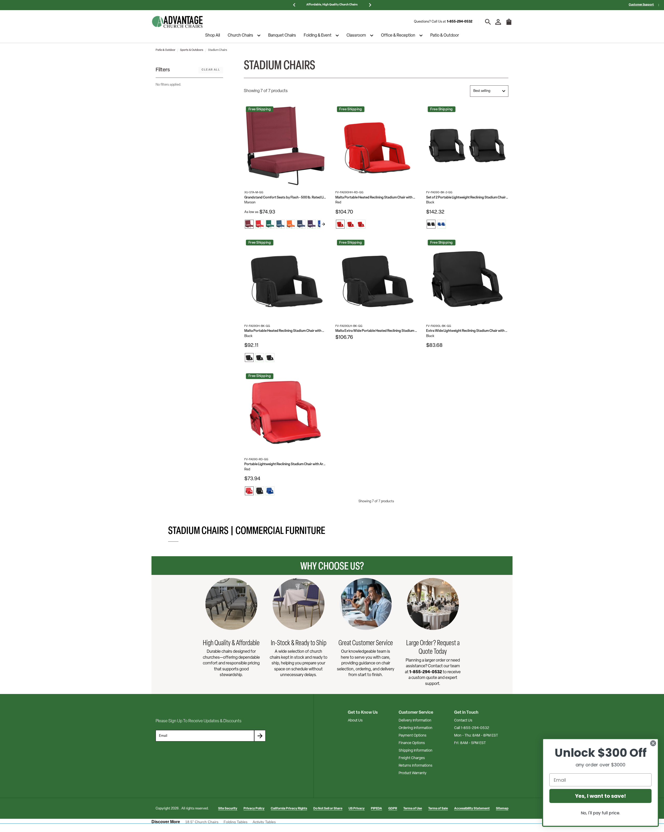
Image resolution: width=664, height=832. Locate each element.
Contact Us (463, 721)
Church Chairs (240, 35)
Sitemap (502, 808)
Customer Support (641, 4)
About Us (355, 721)
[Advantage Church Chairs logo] (177, 21)
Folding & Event (317, 35)
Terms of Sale (438, 808)
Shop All (212, 35)
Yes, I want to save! (600, 796)
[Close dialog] (653, 743)
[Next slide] (323, 224)
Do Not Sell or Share (327, 808)
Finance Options (412, 743)
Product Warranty (412, 773)
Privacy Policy (254, 808)
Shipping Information (415, 751)
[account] (498, 22)
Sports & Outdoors (191, 50)
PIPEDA (376, 808)
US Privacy (357, 808)
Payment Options (412, 736)
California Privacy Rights (289, 808)
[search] (488, 22)
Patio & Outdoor (444, 35)
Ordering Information (415, 728)
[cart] (509, 24)
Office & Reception (398, 35)
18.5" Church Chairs (201, 822)
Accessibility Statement (472, 808)
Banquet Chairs (282, 35)
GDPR (392, 808)
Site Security (227, 808)
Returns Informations (415, 766)
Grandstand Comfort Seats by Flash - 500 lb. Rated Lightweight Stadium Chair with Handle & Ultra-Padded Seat (285, 197)
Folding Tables (235, 822)
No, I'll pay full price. (600, 813)
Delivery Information (415, 721)
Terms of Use (412, 808)
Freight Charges (412, 758)
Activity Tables (264, 822)
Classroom (356, 35)
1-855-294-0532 (459, 21)
